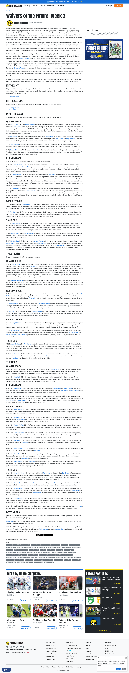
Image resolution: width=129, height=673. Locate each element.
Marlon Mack (57, 388)
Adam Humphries (11, 335)
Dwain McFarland (19, 68)
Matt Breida (15, 189)
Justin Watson (14, 330)
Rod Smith (12, 311)
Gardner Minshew (15, 150)
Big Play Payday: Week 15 (44, 620)
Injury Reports (89, 659)
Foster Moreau (18, 498)
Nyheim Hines (68, 388)
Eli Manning (13, 136)
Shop (106, 648)
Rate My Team (107, 598)
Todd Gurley (32, 298)
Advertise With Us (110, 645)
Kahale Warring (10, 243)
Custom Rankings (51, 654)
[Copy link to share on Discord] (116, 33)
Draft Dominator (51, 648)
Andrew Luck (34, 266)
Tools (43, 6)
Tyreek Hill (31, 461)
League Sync (50, 645)
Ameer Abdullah (14, 304)
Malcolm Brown (16, 294)
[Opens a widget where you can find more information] (6, 670)
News (87, 648)
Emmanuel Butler (19, 433)
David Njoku (65, 473)
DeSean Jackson (73, 333)
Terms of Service (57, 667)
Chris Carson (10, 400)
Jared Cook (78, 506)
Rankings (27, 6)
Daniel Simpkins (21, 23)
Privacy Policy (45, 667)
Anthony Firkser (18, 488)
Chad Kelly (17, 377)
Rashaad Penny (21, 400)
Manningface (50, 136)
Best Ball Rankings (71, 653)
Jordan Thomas (39, 241)
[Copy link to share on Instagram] (112, 33)
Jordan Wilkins (18, 388)
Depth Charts (70, 656)
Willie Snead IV (58, 557)
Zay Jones (37, 450)
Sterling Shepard (14, 108)
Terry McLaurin (16, 323)
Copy (91, 33)
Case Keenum (14, 144)
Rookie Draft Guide (91, 657)
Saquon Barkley (71, 139)
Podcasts (50, 6)
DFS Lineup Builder (71, 645)
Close (124, 669)
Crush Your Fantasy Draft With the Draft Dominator (111, 578)
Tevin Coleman (30, 191)
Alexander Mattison (44, 304)
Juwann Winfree (19, 425)
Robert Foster (18, 448)
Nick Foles (36, 150)
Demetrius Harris (19, 473)
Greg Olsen (49, 356)
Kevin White (25, 458)
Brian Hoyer (55, 369)
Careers (86, 667)
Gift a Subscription (111, 654)
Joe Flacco (14, 125)
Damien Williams (14, 96)
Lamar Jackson (30, 125)
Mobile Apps (109, 651)
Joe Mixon (52, 174)
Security (78, 667)
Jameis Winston (22, 335)
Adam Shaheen (15, 344)
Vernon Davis (15, 233)
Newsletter (89, 654)
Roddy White (21, 419)
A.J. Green (25, 442)
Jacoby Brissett (17, 264)
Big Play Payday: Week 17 (18, 592)
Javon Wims (17, 454)
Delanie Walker (36, 493)
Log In (110, 6)
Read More (24, 600)
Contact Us (69, 667)
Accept (119, 669)
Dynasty (9, 545)
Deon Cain (17, 417)
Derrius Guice (26, 167)
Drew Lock (17, 127)
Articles (36, 6)
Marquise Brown (60, 529)
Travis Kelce (47, 473)
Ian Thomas (15, 354)
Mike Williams (27, 204)
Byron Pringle (18, 461)
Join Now (118, 5)
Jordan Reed (29, 233)
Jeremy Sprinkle (19, 483)
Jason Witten (16, 223)
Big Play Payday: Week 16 (70, 592)
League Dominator (51, 651)
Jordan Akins (15, 241)
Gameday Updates (108, 618)
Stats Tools (69, 661)
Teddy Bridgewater (17, 280)
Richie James (18, 409)
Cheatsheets (50, 657)
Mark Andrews (43, 529)
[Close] (126, 658)
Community (61, 6)
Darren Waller (13, 110)
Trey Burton (28, 344)
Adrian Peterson (18, 165)
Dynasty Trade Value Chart (74, 649)
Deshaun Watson (59, 245)
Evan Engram (59, 139)
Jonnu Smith (75, 490)
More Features (103, 630)
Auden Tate (17, 440)
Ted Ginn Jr (13, 212)
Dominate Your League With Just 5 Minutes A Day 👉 (65, 2)
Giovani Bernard (16, 174)
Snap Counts (69, 659)
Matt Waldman (24, 58)
